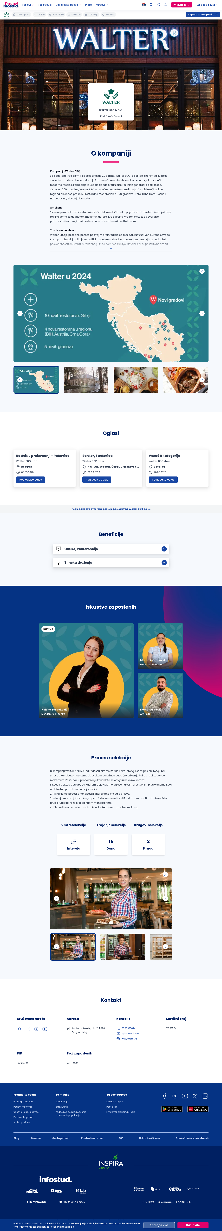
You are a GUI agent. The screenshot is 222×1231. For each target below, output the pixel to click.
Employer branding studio (120, 1112)
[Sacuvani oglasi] (158, 5)
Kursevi (100, 5)
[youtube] (44, 1029)
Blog (16, 1138)
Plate (88, 5)
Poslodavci (45, 5)
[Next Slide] (202, 313)
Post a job (112, 1106)
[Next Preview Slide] (202, 380)
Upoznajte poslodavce (26, 1112)
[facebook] (19, 1029)
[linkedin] (205, 1096)
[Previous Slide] (20, 313)
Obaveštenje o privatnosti (192, 1138)
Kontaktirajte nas (92, 1138)
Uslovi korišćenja (149, 1138)
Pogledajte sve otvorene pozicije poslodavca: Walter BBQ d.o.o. (111, 509)
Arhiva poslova (21, 1122)
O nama (36, 1138)
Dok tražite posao (23, 1117)
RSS (121, 1138)
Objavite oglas (114, 1101)
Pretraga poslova (23, 1101)
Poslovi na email (22, 1106)
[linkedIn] (28, 1029)
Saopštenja (62, 1101)
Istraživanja (62, 1106)
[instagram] (36, 1029)
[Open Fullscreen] (202, 271)
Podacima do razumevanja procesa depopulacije (71, 1113)
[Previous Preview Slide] (20, 380)
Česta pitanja (60, 1138)
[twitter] (195, 1096)
